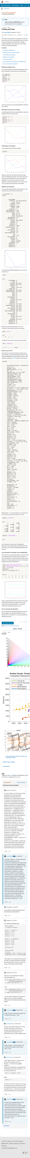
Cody (21, 5)
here (16, 614)
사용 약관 (22, 1143)
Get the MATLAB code (8, 623)
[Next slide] (27, 5)
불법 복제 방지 (5, 1143)
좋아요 (20, 35)
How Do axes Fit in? (8, 59)
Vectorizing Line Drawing (9, 54)
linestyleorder (6, 766)
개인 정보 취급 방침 (17, 1141)
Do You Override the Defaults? (10, 63)
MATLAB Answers (5, 5)
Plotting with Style (8, 29)
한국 (25, 1152)
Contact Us (4, 1145)
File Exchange (15, 5)
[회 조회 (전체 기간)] (2, 35)
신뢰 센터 (4, 1141)
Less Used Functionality (13, 625)
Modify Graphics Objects (9, 762)
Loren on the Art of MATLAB (9, 12)
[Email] (20, 628)
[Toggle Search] (24, 1)
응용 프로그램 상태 (14, 1143)
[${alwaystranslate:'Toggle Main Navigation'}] (27, 1)
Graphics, (6, 625)
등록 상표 (10, 1141)
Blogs (7, 1)
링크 (11, 775)
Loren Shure (7, 32)
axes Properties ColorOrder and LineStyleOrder (14, 61)
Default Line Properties (8, 57)
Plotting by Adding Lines (9, 50)
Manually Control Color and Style (11, 52)
